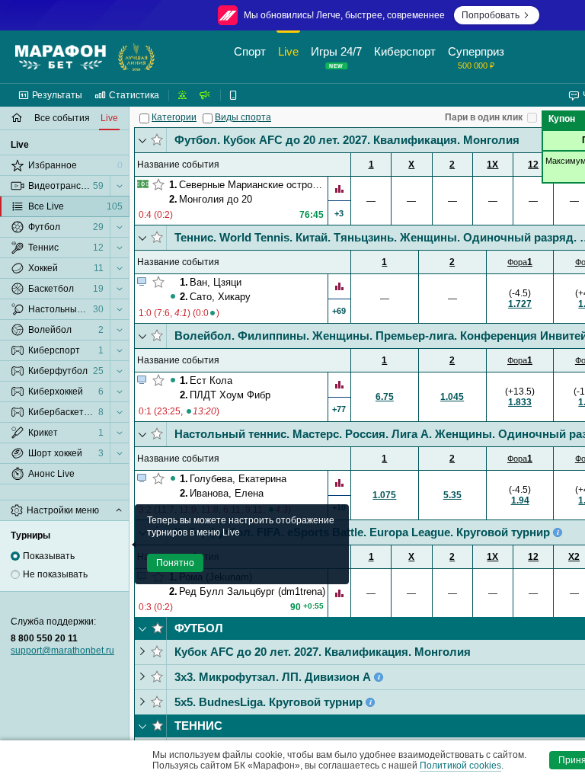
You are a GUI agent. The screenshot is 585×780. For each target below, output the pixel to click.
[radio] (15, 556)
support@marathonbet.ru (62, 650)
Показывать (49, 556)
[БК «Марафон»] (60, 57)
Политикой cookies (460, 765)
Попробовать (490, 15)
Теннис (198, 725)
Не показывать (55, 574)
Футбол (198, 628)
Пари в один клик (484, 117)
